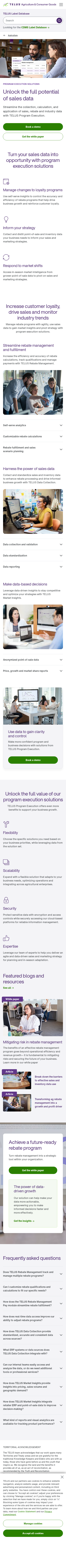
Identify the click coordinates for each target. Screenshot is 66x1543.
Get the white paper (33, 136)
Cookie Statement (27, 1511)
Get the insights (23, 1220)
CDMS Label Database (34, 27)
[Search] (59, 20)
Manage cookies (33, 1523)
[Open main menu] (61, 4)
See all (7, 987)
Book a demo (33, 127)
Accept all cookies (33, 1533)
